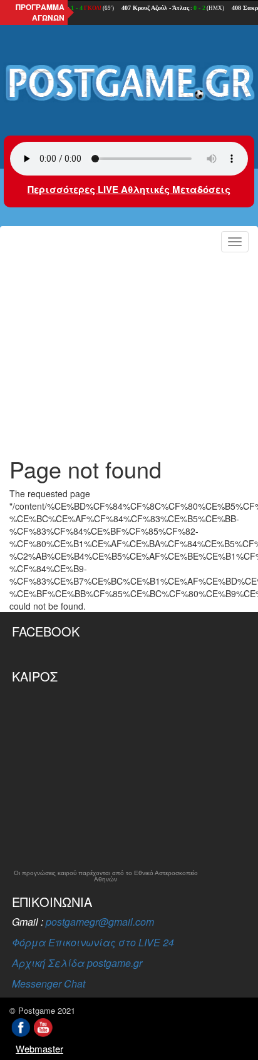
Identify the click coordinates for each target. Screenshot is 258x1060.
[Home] (129, 83)
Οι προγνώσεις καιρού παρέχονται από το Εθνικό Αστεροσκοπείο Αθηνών (106, 876)
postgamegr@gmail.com (100, 921)
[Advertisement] (129, 351)
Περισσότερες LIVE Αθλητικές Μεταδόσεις (129, 189)
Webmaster (39, 1048)
